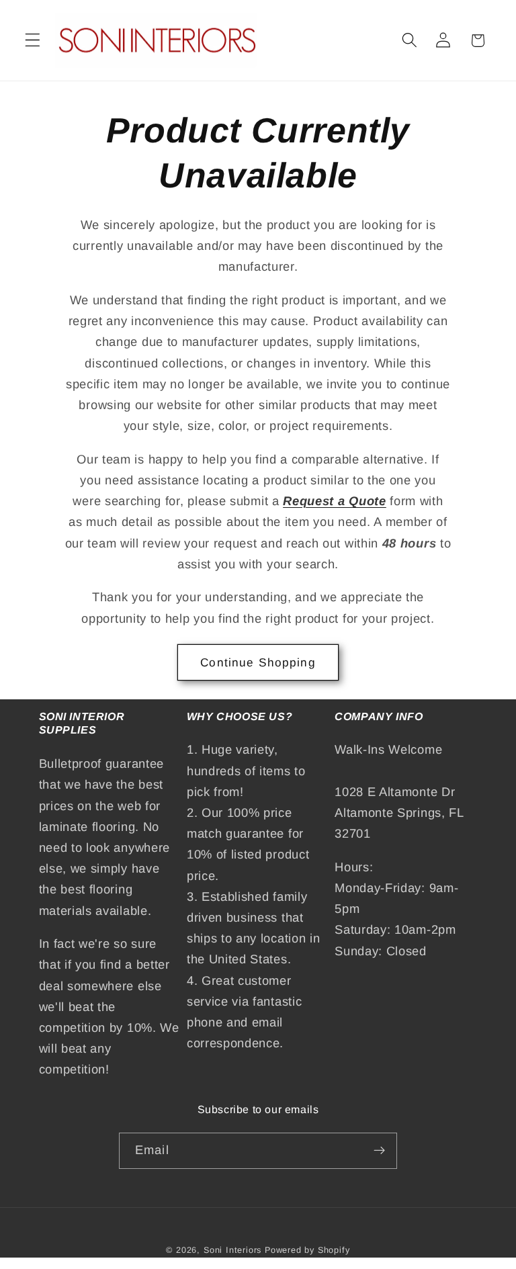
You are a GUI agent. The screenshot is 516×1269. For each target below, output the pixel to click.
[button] (32, 41)
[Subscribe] (379, 1151)
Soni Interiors (232, 1250)
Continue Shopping (258, 662)
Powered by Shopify (307, 1250)
